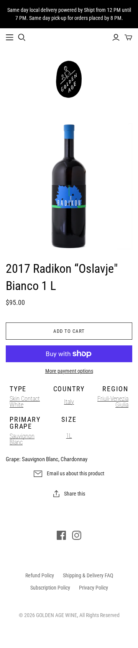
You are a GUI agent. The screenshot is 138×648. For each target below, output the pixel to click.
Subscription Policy (50, 588)
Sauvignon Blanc (22, 439)
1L (69, 435)
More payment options (69, 371)
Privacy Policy (93, 588)
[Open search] (22, 37)
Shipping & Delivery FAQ (88, 575)
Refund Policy (39, 575)
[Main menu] (9, 37)
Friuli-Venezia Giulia (112, 401)
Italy (69, 401)
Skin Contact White (25, 401)
